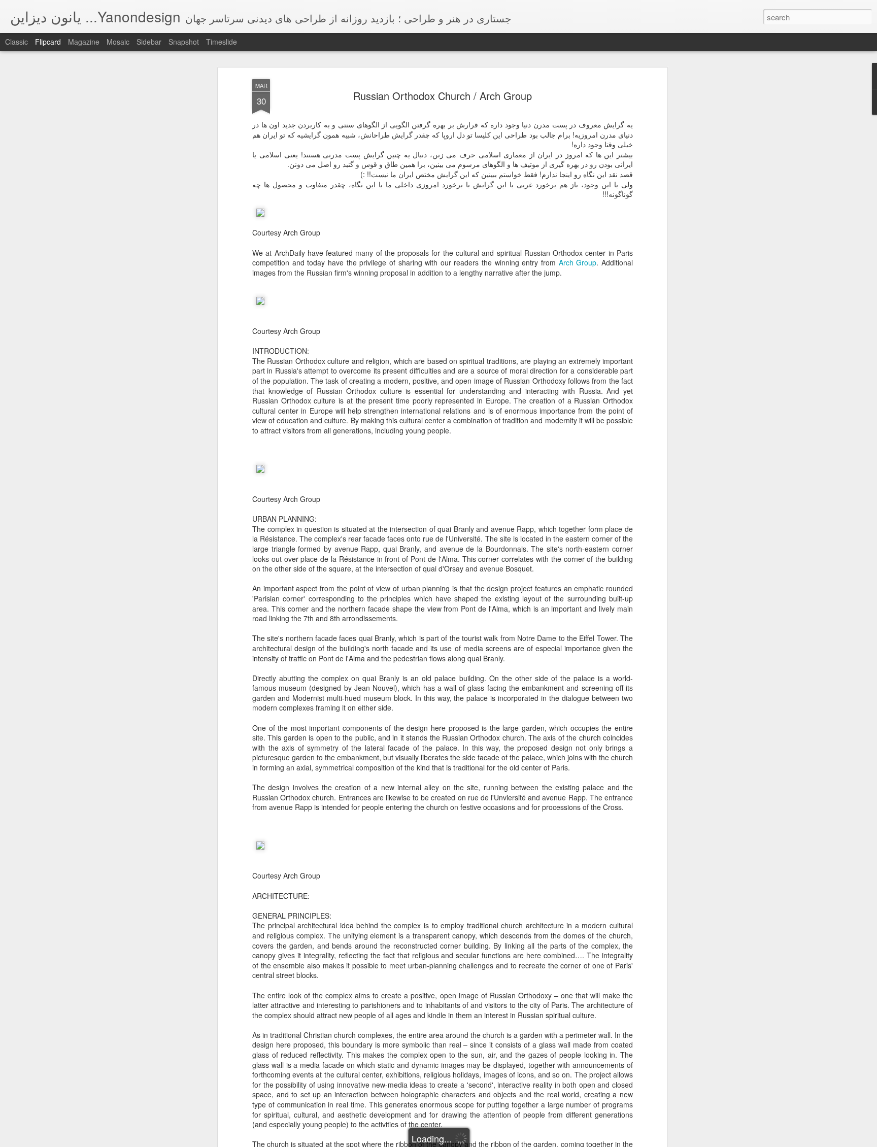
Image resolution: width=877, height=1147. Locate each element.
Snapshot (183, 42)
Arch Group (578, 262)
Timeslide (221, 42)
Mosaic (118, 42)
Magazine (83, 42)
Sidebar (149, 42)
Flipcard (48, 42)
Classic (16, 42)
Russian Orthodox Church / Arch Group (442, 95)
